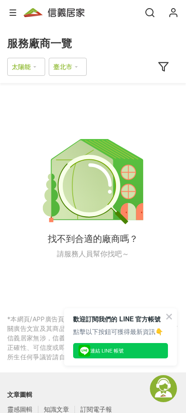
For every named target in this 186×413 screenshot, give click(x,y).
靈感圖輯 (20, 409)
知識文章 (56, 409)
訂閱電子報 (96, 409)
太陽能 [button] (21, 66)
